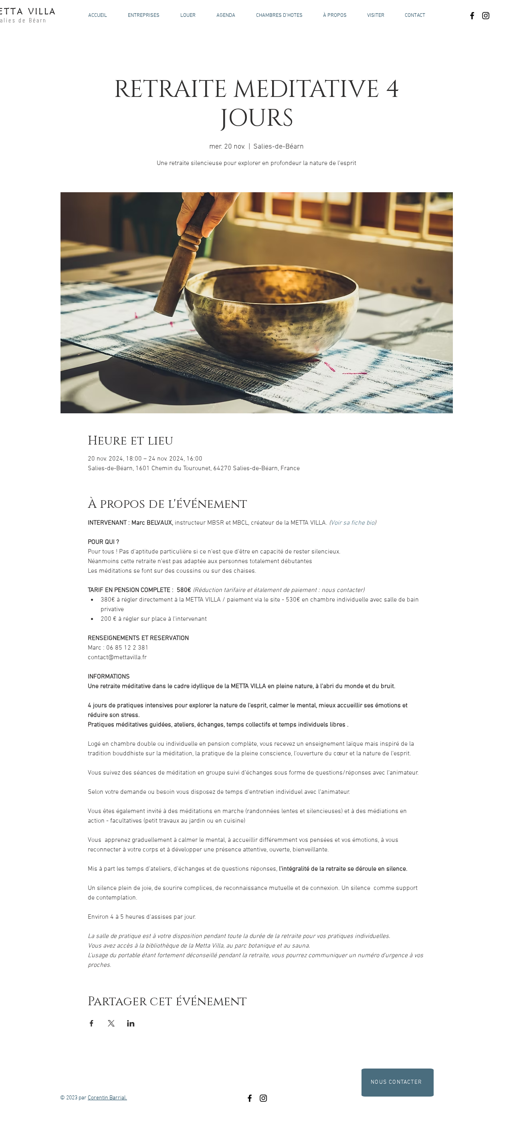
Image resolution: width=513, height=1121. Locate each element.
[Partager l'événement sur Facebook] (91, 1023)
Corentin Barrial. (107, 1098)
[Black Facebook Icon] (472, 15)
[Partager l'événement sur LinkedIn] (131, 1023)
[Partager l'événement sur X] (111, 1023)
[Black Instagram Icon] (486, 15)
